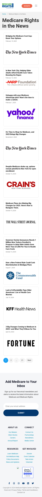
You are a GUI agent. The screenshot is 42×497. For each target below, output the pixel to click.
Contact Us (29, 432)
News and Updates (12, 462)
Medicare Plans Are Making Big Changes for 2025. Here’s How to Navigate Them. (19, 205)
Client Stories (12, 435)
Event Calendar (29, 456)
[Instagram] (19, 483)
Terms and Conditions (29, 490)
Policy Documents (12, 459)
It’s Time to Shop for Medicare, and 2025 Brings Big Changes (20, 133)
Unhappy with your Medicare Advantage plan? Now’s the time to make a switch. (20, 97)
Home (4, 14)
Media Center (29, 441)
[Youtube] (23, 483)
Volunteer (29, 462)
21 (22, 360)
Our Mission (13, 432)
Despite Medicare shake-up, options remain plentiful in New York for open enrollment (21, 168)
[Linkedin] (28, 483)
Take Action (29, 459)
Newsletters (29, 438)
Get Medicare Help (12, 456)
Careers (12, 438)
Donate (29, 454)
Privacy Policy (16, 490)
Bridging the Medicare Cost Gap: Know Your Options (19, 37)
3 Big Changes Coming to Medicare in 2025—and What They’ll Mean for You (21, 328)
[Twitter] (33, 483)
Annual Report (13, 441)
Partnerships (29, 435)
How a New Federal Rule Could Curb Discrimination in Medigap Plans (20, 264)
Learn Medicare (12, 454)
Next (29, 360)
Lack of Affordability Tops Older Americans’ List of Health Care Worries (18, 292)
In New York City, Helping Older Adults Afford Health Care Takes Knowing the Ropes (19, 72)
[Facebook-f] (9, 483)
